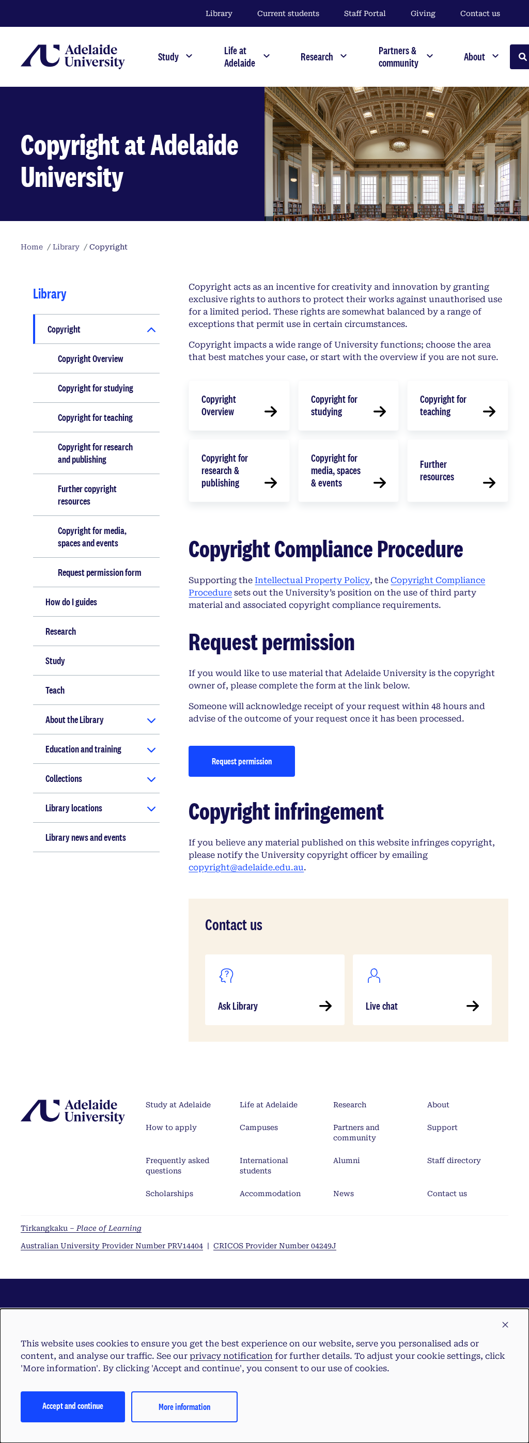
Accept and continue (72, 1405)
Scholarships (169, 1193)
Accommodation (270, 1193)
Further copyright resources (87, 495)
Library (219, 13)
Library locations (73, 807)
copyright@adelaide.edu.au (246, 867)
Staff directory (454, 1160)
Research (60, 631)
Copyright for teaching (95, 417)
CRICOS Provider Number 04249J (274, 1246)
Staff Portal (365, 13)
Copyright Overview (90, 358)
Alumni (346, 1160)
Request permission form (100, 572)
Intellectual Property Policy (312, 580)
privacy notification (231, 1356)
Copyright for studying (95, 388)
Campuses (259, 1127)
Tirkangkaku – (81, 1228)
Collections (63, 778)
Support (442, 1127)
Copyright (64, 329)
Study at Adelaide (178, 1105)
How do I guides (71, 601)
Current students (288, 13)
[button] (505, 1325)
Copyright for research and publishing (95, 453)
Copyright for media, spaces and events (92, 537)
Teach (55, 690)
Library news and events (85, 837)
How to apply (171, 1127)
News (343, 1193)
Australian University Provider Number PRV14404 (112, 1246)
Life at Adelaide (269, 1105)
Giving (423, 13)
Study (55, 660)
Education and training (83, 749)
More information (184, 1407)
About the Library (74, 719)
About (438, 1105)
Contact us (480, 13)
